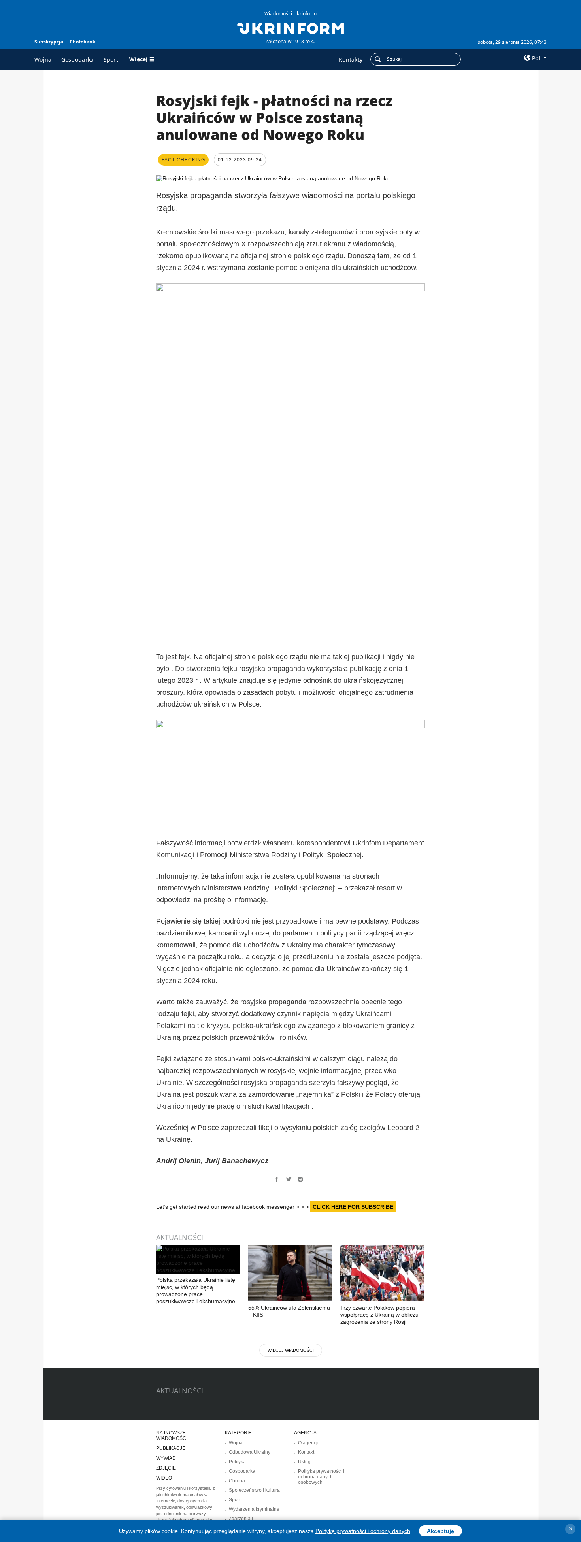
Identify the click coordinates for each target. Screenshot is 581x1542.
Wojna (43, 59)
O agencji (308, 1443)
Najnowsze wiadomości (171, 1435)
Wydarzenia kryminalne (254, 1509)
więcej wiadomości (291, 1350)
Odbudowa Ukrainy (249, 1452)
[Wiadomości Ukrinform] (290, 27)
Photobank (82, 41)
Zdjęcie (166, 1468)
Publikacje (170, 1448)
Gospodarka (77, 59)
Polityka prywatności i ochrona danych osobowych (321, 1476)
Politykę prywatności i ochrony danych (362, 1531)
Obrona (237, 1480)
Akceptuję (440, 1531)
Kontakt (306, 1452)
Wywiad (166, 1458)
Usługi (305, 1462)
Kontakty (350, 59)
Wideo (164, 1478)
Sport (111, 59)
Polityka (237, 1462)
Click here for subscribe (353, 1207)
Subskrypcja (48, 41)
